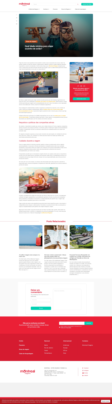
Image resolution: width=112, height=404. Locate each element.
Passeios (55, 9)
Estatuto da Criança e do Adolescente (45, 101)
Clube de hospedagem (80, 9)
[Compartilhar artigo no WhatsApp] (16, 14)
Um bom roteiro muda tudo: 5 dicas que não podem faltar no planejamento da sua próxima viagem (55, 256)
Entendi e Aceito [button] (105, 401)
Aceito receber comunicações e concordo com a (71, 327)
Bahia (46, 345)
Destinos (45, 9)
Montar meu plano (81, 98)
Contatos (85, 341)
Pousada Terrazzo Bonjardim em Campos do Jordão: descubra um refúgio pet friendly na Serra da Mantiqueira (80, 257)
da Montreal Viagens (46, 212)
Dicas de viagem (31, 41)
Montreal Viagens (53, 66)
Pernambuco (48, 353)
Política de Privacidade (66, 327)
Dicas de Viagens (65, 9)
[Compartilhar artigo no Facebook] (16, 17)
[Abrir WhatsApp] (109, 401)
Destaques (22, 251)
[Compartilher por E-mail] (16, 23)
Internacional (67, 341)
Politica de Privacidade (30, 402)
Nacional (47, 341)
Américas (66, 345)
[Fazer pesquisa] (78, 4)
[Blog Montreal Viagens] (24, 4)
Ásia (64, 353)
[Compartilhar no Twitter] (16, 20)
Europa (65, 348)
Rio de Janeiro (48, 348)
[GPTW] (56, 390)
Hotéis (21, 341)
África (65, 350)
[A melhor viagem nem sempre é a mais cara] (30, 237)
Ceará (46, 350)
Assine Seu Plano (87, 4)
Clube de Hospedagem (26, 353)
